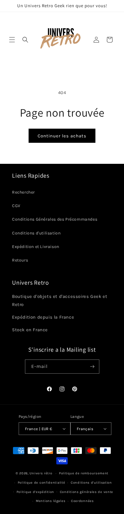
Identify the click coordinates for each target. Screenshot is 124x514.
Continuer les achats (62, 136)
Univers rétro (41, 473)
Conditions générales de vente (86, 492)
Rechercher (23, 192)
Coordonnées (82, 501)
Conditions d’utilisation (91, 483)
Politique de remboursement (83, 473)
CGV (16, 205)
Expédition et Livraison (35, 246)
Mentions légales (50, 501)
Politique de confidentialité (41, 483)
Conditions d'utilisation (36, 233)
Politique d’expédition (35, 492)
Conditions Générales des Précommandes (54, 219)
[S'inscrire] (92, 366)
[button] (12, 39)
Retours (20, 260)
